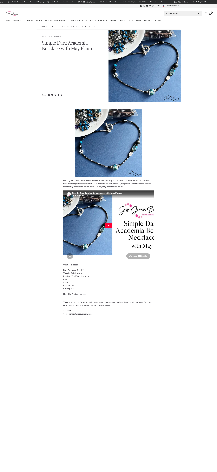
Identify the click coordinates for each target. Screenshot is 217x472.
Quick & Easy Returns (82, 2)
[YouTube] (147, 5)
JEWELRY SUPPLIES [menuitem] (97, 20)
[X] (52, 95)
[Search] (199, 13)
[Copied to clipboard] (61, 95)
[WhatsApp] (58, 95)
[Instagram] (144, 5)
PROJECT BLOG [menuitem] (135, 20)
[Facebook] (141, 5)
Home (38, 27)
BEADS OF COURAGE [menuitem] (152, 20)
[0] (209, 13)
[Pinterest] (150, 5)
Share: (44, 95)
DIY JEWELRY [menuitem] (18, 20)
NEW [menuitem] (8, 20)
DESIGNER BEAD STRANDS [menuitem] (55, 20)
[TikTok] (152, 5)
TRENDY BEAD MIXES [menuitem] (78, 20)
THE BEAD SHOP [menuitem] (33, 20)
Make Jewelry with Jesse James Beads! (54, 27)
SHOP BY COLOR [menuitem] (117, 20)
